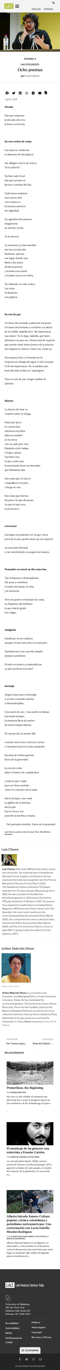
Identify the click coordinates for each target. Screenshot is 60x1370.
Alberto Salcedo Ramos (22, 1236)
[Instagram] (33, 1359)
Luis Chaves (32, 75)
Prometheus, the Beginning (25, 1088)
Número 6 (30, 58)
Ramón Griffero (18, 1092)
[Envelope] (40, 1359)
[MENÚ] (20, 6)
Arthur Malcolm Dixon (18, 948)
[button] (53, 2)
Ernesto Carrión (19, 1157)
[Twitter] (26, 1359)
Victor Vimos (33, 1157)
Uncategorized (30, 64)
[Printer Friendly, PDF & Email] (46, 93)
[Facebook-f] (19, 1359)
